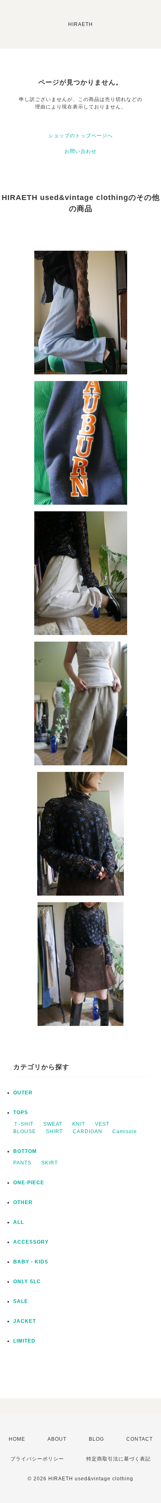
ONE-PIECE (28, 1182)
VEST (102, 1124)
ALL (18, 1222)
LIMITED (24, 1341)
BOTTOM (25, 1151)
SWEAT (52, 1124)
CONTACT (139, 1439)
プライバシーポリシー (37, 1459)
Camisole (124, 1131)
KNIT (78, 1124)
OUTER (23, 1093)
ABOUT (56, 1439)
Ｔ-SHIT (23, 1124)
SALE (20, 1301)
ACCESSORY (31, 1242)
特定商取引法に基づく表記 (118, 1459)
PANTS (22, 1163)
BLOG (96, 1439)
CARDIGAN (87, 1131)
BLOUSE (24, 1131)
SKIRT (49, 1163)
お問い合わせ (80, 151)
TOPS (20, 1112)
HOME (17, 1439)
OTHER (23, 1202)
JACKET (24, 1321)
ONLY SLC (27, 1281)
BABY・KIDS (30, 1262)
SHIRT (54, 1131)
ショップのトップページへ (80, 136)
